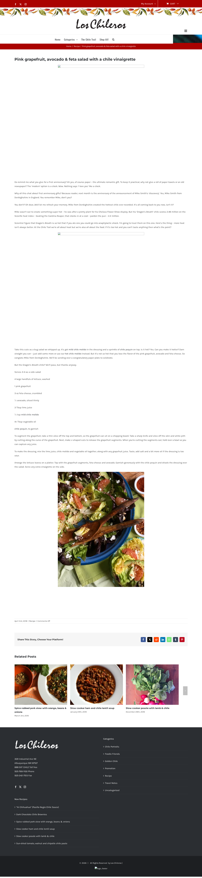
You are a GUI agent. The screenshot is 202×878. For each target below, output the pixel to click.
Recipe (32, 621)
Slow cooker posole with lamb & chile (153, 710)
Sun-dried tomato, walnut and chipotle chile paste (41, 845)
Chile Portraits (112, 749)
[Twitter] (20, 789)
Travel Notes (111, 785)
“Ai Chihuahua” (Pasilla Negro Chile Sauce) (37, 809)
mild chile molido (77, 349)
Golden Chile (111, 763)
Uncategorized (112, 792)
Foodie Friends (112, 756)
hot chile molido (73, 353)
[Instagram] (25, 789)
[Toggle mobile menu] (186, 30)
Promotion (110, 770)
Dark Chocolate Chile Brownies (31, 816)
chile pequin (126, 349)
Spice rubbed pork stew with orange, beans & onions (43, 824)
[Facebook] (15, 789)
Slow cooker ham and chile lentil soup (95, 710)
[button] (113, 39)
